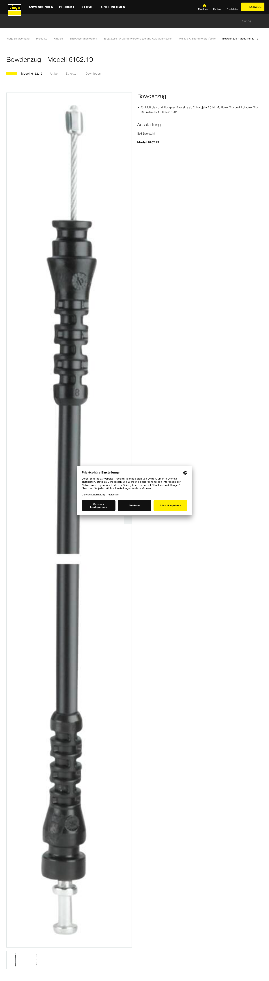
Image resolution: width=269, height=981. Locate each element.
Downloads (93, 73)
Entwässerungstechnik (84, 38)
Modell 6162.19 (31, 73)
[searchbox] (131, 21)
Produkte (41, 38)
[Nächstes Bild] (128, 520)
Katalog (58, 38)
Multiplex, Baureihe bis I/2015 (197, 38)
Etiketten (72, 73)
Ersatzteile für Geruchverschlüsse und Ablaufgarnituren (138, 38)
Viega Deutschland (18, 38)
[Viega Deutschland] (14, 7)
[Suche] (260, 21)
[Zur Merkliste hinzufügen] (260, 59)
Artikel (54, 73)
